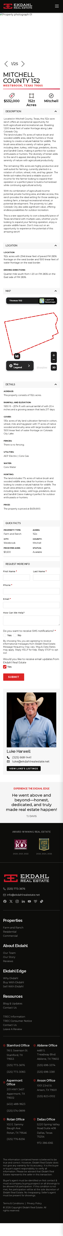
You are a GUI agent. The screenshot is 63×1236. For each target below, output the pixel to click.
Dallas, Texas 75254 (44, 1134)
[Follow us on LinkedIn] (23, 902)
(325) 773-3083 (16, 1071)
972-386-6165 (45, 1142)
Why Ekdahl (10, 978)
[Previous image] (6, 64)
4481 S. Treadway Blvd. (46, 1052)
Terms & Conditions (13, 1203)
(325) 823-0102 (46, 1096)
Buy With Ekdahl (13, 982)
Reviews (8, 961)
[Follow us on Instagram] (17, 902)
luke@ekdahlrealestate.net (30, 761)
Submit (13, 677)
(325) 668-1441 (21, 757)
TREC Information (14, 1016)
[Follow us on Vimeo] (35, 902)
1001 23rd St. (44, 1085)
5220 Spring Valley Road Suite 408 (48, 1126)
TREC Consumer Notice (17, 1021)
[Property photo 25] (31, 36)
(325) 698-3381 (46, 1071)
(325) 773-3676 (16, 1065)
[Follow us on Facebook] (5, 902)
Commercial (10, 935)
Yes (9, 635)
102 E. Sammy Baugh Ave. (15, 1126)
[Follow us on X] (11, 902)
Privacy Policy (34, 1203)
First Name (10, 571)
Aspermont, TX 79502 (16, 1095)
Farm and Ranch (13, 927)
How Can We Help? (14, 612)
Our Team (9, 953)
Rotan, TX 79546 (17, 1132)
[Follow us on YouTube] (29, 902)
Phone (7, 585)
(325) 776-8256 (16, 1139)
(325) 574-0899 (16, 1110)
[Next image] (23, 64)
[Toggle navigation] (57, 6)
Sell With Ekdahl (13, 986)
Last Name (39, 571)
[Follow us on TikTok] (41, 902)
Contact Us (10, 1007)
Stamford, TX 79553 (15, 1057)
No (19, 635)
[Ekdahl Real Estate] (19, 6)
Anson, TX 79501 (47, 1090)
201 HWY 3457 (15, 1089)
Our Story (9, 957)
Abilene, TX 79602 (48, 1058)
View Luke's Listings (23, 768)
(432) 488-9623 (16, 1104)
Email (7, 599)
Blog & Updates (12, 1003)
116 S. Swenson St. (17, 1050)
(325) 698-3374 (46, 1065)
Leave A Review (12, 1029)
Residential (10, 931)
